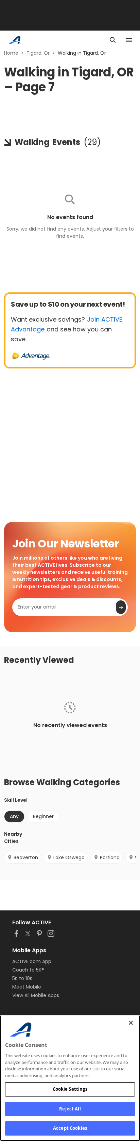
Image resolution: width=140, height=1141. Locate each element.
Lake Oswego (69, 857)
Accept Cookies (70, 1128)
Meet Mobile (26, 986)
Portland (110, 857)
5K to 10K (22, 978)
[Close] (130, 1022)
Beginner (43, 816)
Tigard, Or (38, 53)
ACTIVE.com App (31, 961)
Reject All (70, 1109)
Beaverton (26, 857)
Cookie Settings (70, 1089)
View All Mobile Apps (35, 995)
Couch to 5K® (28, 969)
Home (11, 53)
